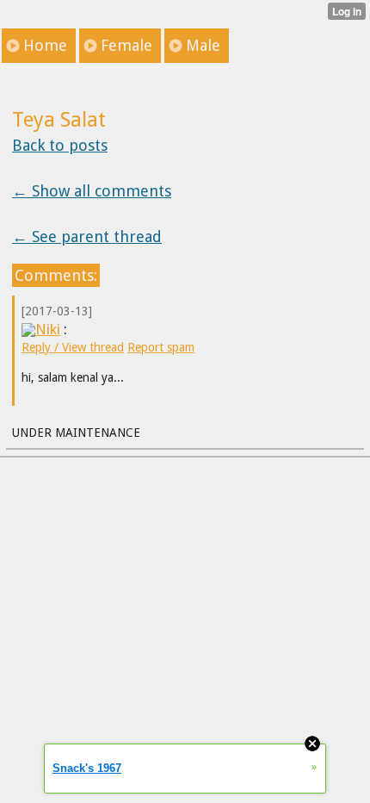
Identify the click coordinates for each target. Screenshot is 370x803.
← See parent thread (87, 236)
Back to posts (60, 145)
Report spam (160, 347)
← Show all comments (91, 191)
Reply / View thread (73, 347)
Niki (47, 329)
